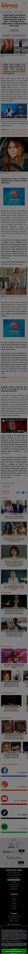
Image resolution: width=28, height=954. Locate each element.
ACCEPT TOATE (14, 949)
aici (6, 937)
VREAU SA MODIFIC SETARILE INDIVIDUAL (14, 951)
